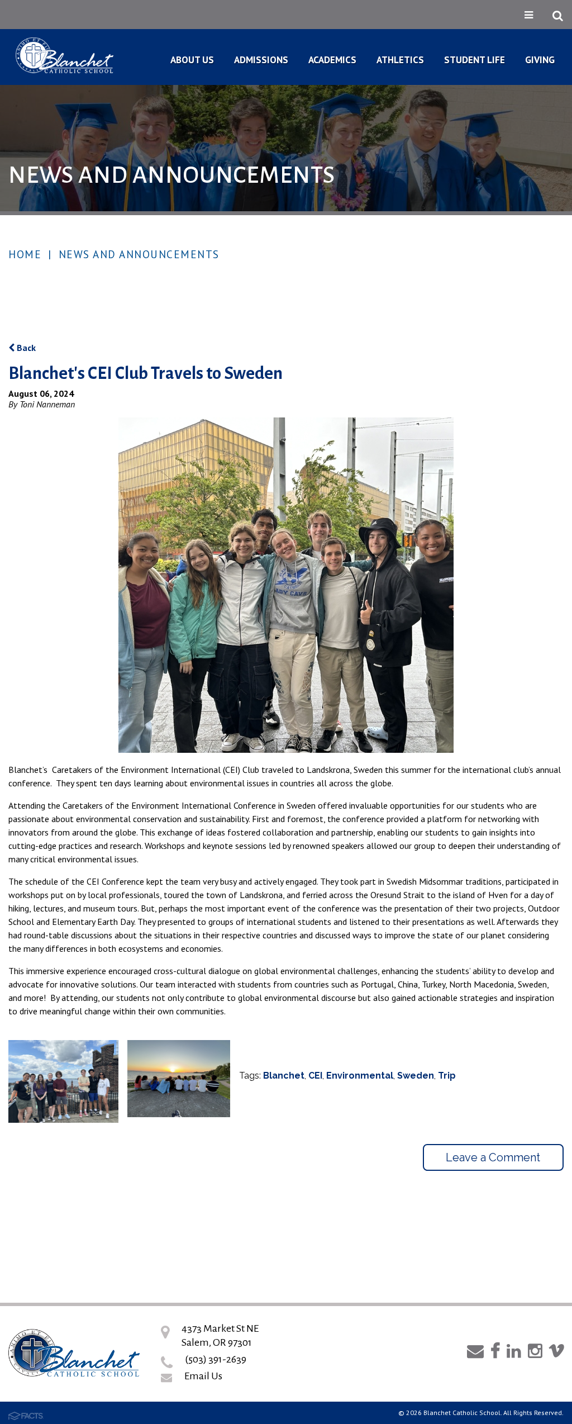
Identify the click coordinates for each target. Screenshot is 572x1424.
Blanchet (283, 1075)
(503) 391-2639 (215, 1359)
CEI (315, 1075)
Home (24, 254)
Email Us (203, 1376)
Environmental (359, 1075)
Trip (447, 1075)
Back (25, 347)
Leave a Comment (493, 1157)
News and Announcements (139, 254)
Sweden (415, 1075)
